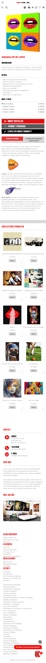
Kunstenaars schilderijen (11, 589)
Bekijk (12, 261)
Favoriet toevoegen (16, 126)
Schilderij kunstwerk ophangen (14, 647)
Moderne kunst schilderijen (12, 623)
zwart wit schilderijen (10, 606)
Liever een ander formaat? (19, 131)
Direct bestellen (15, 121)
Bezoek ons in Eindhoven (12, 578)
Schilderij (6, 634)
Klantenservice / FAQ (10, 540)
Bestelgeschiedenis (10, 564)
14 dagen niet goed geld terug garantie (34, 139)
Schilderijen (7, 636)
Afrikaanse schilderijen (11, 643)
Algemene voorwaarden (11, 556)
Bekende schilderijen (10, 654)
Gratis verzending (12, 138)
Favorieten (7, 566)
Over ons (6, 548)
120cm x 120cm (23, 109)
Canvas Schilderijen (10, 652)
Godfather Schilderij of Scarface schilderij (18, 598)
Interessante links (9, 587)
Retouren (6, 542)
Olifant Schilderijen (9, 641)
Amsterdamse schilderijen (12, 630)
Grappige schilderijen (10, 628)
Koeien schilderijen (9, 593)
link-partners (7, 617)
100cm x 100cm (23, 106)
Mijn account (7, 562)
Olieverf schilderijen (10, 615)
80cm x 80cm (23, 104)
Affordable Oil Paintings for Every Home (17, 608)
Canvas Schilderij (9, 632)
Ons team (6, 572)
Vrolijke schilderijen (10, 591)
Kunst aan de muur (10, 611)
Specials (6, 580)
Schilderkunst (8, 619)
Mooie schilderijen (9, 639)
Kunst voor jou (8, 649)
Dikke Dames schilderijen (12, 585)
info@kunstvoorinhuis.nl (19, 456)
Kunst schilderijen (9, 613)
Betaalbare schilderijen (11, 604)
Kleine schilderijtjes (10, 626)
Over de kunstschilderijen (12, 576)
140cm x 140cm (23, 112)
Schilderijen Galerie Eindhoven (13, 602)
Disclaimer (7, 554)
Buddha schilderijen (10, 600)
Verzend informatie (10, 550)
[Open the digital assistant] (37, 654)
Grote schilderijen (9, 645)
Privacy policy (8, 552)
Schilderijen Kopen (9, 595)
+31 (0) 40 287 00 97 (18, 449)
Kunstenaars (7, 574)
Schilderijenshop (9, 621)
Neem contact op (9, 538)
